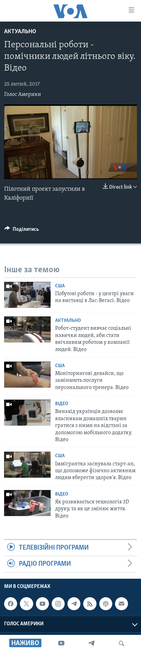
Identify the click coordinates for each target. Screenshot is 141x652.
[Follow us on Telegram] (73, 603)
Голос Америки (22, 94)
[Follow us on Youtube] (42, 603)
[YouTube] (61, 643)
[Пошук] (121, 643)
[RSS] (89, 603)
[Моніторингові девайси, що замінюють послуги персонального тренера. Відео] (27, 375)
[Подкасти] (105, 603)
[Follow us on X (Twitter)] (26, 603)
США (60, 286)
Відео (61, 403)
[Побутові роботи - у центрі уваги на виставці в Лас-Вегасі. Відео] (27, 295)
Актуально (20, 32)
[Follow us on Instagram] (58, 603)
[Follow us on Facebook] (10, 603)
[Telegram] (91, 643)
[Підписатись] (121, 603)
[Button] (21, 230)
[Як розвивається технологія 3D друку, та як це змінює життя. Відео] (27, 503)
